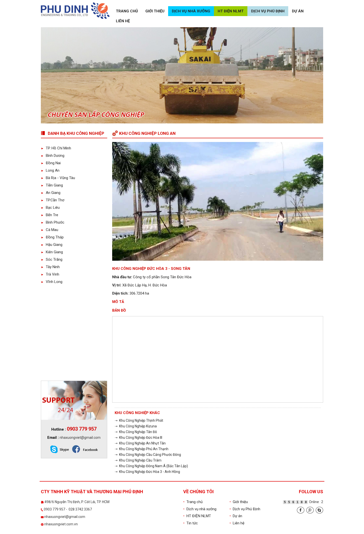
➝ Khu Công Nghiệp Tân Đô (136, 432)
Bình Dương (52, 155)
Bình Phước (52, 222)
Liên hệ (123, 21)
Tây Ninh (50, 267)
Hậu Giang (51, 244)
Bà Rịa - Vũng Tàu (58, 178)
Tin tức (190, 523)
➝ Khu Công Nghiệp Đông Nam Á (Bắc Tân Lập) (151, 466)
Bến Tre (49, 215)
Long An (50, 170)
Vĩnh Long (51, 281)
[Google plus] (310, 510)
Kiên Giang (52, 252)
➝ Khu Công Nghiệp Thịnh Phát (139, 420)
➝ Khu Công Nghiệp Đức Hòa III (138, 438)
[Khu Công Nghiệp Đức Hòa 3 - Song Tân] (217, 201)
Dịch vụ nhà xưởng (191, 11)
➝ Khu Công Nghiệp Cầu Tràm (138, 460)
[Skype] (319, 510)
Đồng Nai (51, 163)
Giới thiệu (154, 11)
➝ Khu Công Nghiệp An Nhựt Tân (140, 443)
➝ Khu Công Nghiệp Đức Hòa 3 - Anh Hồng (147, 472)
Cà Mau (49, 230)
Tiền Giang (52, 185)
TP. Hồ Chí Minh (56, 148)
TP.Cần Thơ (52, 200)
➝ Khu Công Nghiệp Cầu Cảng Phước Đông (148, 455)
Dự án (298, 11)
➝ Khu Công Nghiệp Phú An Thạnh (141, 449)
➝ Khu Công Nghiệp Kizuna (136, 426)
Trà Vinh (50, 274)
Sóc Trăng (51, 259)
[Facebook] (300, 510)
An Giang (50, 192)
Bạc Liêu (50, 207)
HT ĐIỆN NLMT (231, 11)
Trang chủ (127, 11)
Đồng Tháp (52, 237)
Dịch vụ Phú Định (268, 11)
